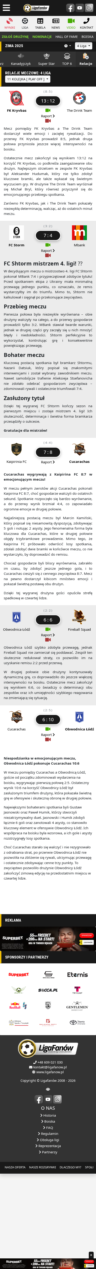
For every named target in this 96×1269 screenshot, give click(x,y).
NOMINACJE (42, 36)
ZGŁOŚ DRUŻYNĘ (15, 36)
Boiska (49, 1121)
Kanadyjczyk (21, 63)
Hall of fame (66, 36)
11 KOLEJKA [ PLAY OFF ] (26, 79)
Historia (49, 1115)
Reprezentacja (49, 1145)
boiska (87, 36)
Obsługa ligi (49, 1139)
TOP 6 (67, 63)
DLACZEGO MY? (70, 1167)
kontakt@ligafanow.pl (50, 1067)
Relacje (85, 63)
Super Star (46, 63)
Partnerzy (49, 1152)
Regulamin (49, 1133)
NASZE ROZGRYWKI (42, 1167)
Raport (47, 116)
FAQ (49, 1127)
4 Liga (82, 46)
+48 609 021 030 (50, 1062)
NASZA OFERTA (15, 1167)
